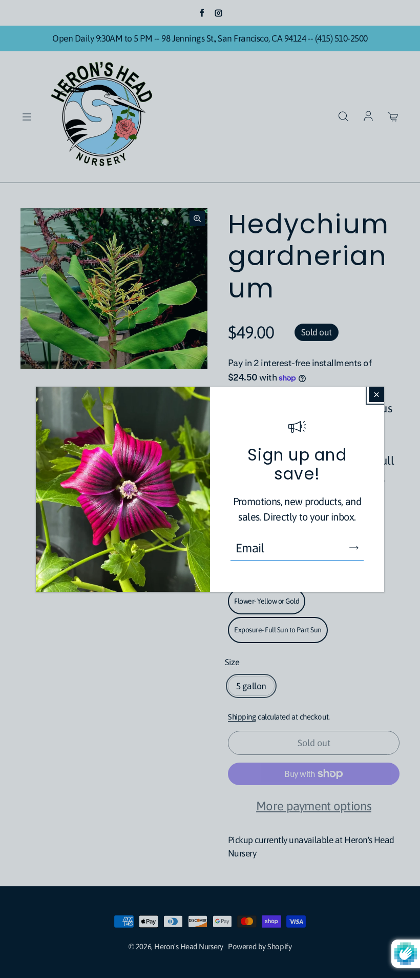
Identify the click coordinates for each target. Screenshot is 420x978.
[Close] (376, 394)
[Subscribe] (354, 548)
